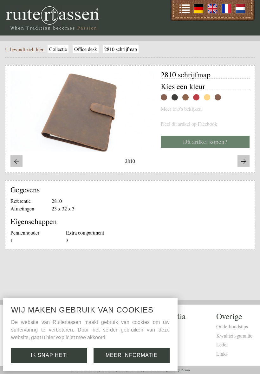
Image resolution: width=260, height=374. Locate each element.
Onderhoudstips (232, 326)
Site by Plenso (180, 370)
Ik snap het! (49, 355)
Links (222, 353)
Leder (222, 344)
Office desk (85, 49)
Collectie (58, 49)
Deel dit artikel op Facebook (189, 123)
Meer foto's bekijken (181, 108)
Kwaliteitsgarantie (234, 335)
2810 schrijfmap (120, 49)
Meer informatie (132, 355)
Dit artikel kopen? (205, 141)
